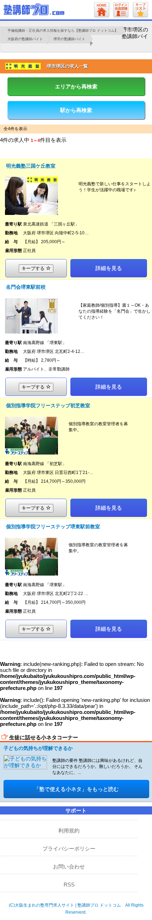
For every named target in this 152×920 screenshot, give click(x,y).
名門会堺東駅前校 (26, 287)
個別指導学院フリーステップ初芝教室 (48, 405)
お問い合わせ (69, 867)
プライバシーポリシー (68, 849)
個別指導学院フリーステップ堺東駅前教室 (53, 526)
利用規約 (69, 831)
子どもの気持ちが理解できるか (38, 748)
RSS (69, 885)
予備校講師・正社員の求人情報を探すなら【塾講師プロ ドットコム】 (62, 30)
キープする (34, 268)
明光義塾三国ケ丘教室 (30, 166)
